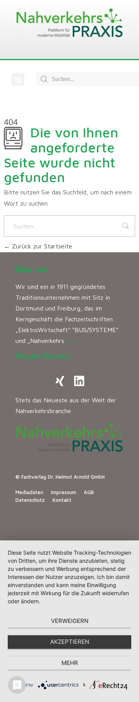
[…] (71, 340)
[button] (18, 79)
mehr (69, 663)
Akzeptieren (69, 641)
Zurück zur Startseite (41, 246)
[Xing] (60, 381)
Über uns (32, 269)
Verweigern (69, 620)
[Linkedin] (79, 381)
